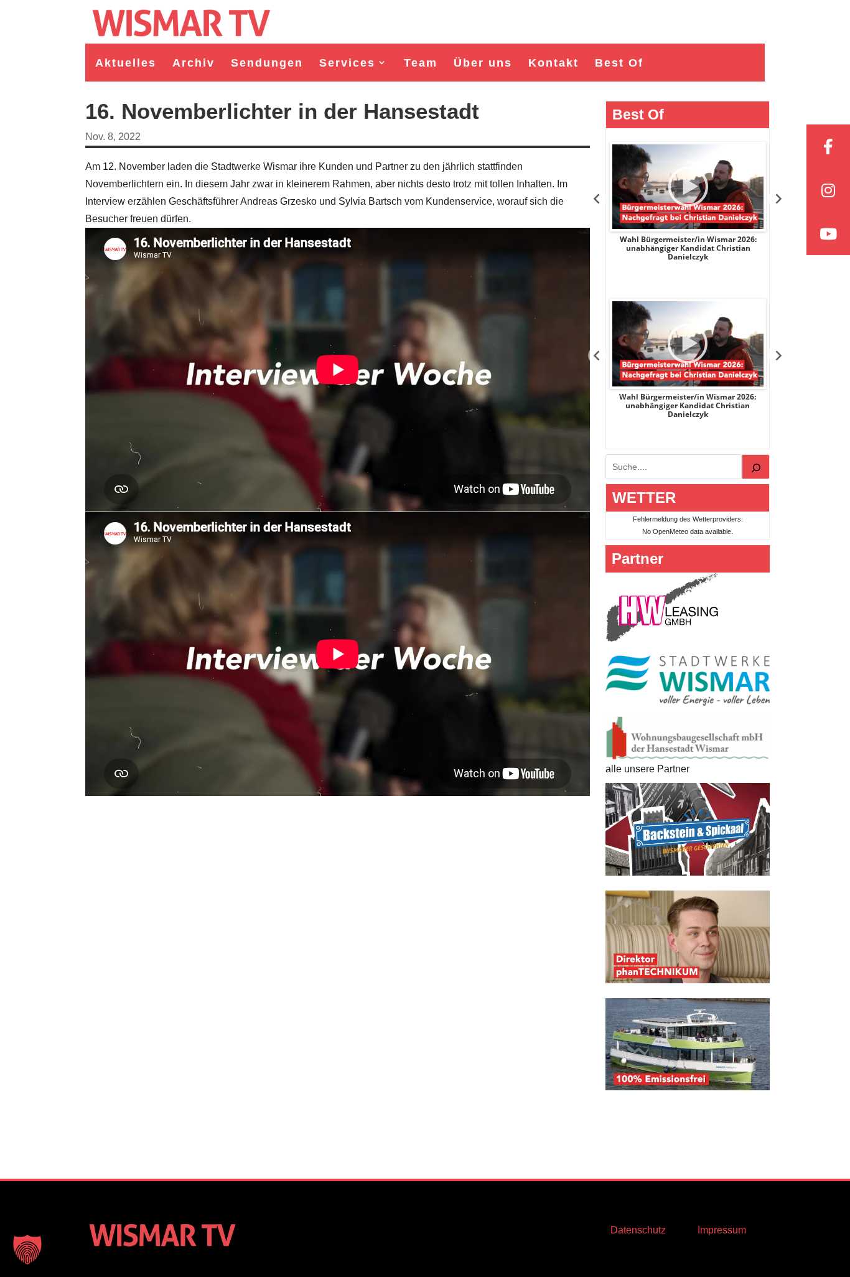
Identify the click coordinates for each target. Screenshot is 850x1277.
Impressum (722, 1230)
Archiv (193, 63)
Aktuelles (125, 63)
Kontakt (553, 63)
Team (420, 63)
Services (347, 63)
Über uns (483, 63)
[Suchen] (756, 466)
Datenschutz (638, 1230)
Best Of (619, 63)
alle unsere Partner (647, 769)
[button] (27, 1249)
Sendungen (267, 63)
